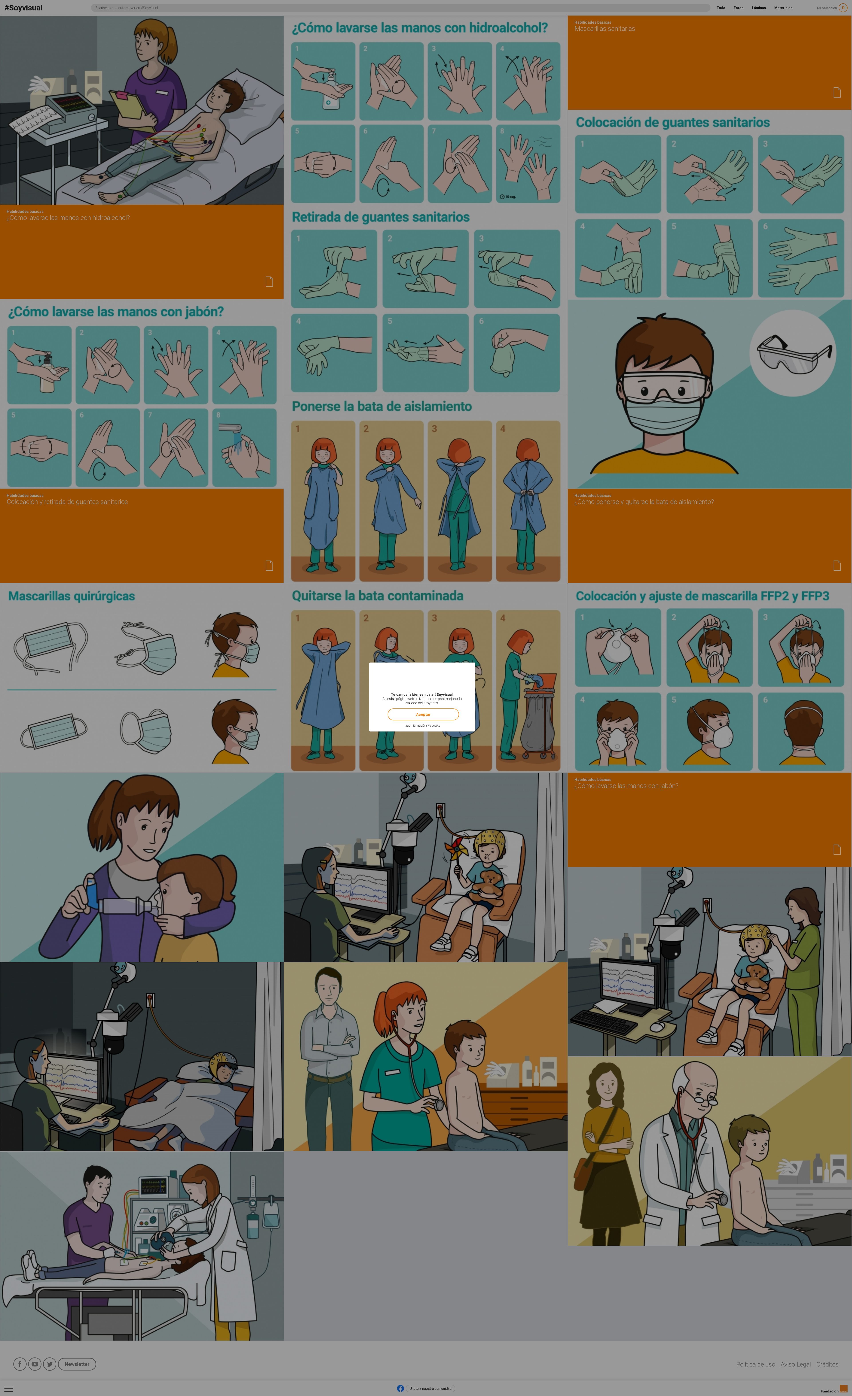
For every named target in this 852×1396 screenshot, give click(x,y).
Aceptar (423, 714)
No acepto (434, 725)
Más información (415, 725)
